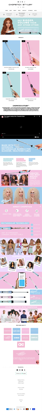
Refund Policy (21, 381)
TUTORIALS (30, 10)
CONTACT (24, 10)
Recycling (21, 389)
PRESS (19, 10)
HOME (6, 10)
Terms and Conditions (21, 393)
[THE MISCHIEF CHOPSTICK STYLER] (11, 84)
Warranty (21, 399)
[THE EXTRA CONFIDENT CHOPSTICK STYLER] (11, 53)
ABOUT (14, 10)
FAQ (21, 401)
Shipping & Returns (21, 379)
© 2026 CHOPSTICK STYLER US (21, 407)
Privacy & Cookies (21, 387)
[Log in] (21, 7)
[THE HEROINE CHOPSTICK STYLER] (30, 84)
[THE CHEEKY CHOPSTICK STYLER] (30, 53)
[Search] (18, 7)
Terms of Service (21, 395)
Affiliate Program (21, 383)
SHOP (10, 10)
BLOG (35, 10)
